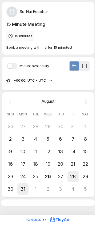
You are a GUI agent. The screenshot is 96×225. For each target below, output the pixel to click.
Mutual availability (34, 66)
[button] (73, 176)
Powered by (37, 219)
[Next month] (85, 101)
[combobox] (12, 80)
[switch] (12, 66)
